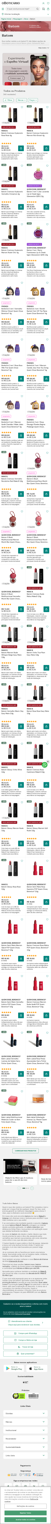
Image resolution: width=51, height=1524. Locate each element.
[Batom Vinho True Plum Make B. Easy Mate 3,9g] (38, 634)
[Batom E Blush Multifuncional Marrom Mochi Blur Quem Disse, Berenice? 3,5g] (12, 519)
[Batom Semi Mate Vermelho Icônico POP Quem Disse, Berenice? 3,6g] (12, 983)
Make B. (43, 1271)
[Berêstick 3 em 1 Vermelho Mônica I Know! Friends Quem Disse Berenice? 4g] (12, 290)
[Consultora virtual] (43, 9)
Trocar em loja (27, 1347)
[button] (22, 107)
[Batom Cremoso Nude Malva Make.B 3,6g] (38, 575)
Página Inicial (6, 19)
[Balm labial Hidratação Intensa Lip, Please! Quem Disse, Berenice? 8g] (38, 1098)
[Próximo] (32, 1188)
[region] (25, 1505)
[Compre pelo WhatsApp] (44, 765)
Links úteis (10, 1455)
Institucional (11, 1430)
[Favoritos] (48, 3)
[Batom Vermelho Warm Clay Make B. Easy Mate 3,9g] (12, 692)
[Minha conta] (43, 3)
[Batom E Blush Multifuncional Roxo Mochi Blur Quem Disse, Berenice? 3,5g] (38, 460)
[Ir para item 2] (26, 1188)
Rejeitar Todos (25, 1513)
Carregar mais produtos (25, 1151)
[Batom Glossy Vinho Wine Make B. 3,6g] (12, 751)
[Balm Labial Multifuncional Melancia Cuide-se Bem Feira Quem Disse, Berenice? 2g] (12, 1098)
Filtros (9, 100)
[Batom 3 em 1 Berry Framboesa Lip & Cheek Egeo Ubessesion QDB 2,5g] (38, 231)
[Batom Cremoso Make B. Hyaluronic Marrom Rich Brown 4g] (38, 114)
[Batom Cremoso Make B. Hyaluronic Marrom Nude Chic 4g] (12, 231)
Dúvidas (9, 1413)
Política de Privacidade (23, 1314)
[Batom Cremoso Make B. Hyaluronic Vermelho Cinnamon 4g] (12, 173)
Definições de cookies (25, 1506)
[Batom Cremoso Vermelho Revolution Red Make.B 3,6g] (12, 460)
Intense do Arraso (16, 1261)
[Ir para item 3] (28, 1188)
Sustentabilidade (13, 1447)
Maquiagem (18, 19)
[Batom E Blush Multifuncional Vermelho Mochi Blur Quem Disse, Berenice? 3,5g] (12, 575)
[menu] (2, 9)
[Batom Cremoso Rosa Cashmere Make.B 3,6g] (38, 751)
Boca (26, 19)
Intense (5, 1218)
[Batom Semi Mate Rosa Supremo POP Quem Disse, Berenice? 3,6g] (38, 868)
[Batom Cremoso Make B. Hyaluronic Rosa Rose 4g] (12, 114)
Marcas (20, 100)
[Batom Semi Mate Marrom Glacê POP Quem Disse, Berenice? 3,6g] (12, 927)
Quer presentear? (27, 1354)
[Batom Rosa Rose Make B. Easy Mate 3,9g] (38, 692)
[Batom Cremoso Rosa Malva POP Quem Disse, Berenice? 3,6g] (38, 927)
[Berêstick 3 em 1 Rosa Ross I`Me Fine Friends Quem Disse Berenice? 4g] (12, 347)
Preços (32, 100)
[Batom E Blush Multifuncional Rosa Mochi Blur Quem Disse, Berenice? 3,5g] (38, 519)
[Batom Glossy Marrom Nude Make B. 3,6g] (12, 809)
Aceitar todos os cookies (25, 1520)
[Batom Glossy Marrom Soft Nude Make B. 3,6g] (38, 809)
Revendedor (11, 1439)
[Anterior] (19, 1188)
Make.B (41, 1216)
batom (45, 1223)
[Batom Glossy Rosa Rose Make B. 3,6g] (12, 868)
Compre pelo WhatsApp (27, 1333)
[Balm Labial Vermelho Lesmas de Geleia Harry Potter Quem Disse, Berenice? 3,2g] (12, 1040)
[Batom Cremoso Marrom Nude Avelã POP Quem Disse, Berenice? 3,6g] (38, 983)
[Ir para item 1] (23, 1188)
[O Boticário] (11, 3)
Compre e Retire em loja (28, 1340)
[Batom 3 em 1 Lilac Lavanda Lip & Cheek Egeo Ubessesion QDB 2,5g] (38, 173)
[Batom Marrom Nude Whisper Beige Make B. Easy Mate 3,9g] (12, 634)
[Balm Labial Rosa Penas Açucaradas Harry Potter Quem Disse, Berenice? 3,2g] (38, 1040)
